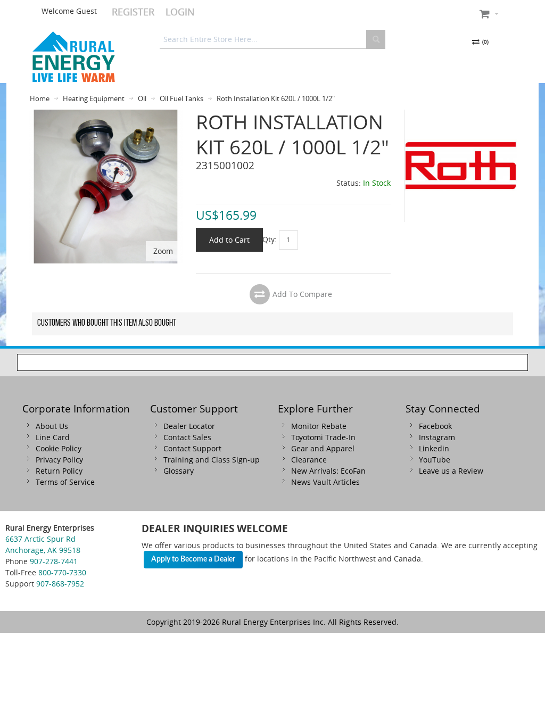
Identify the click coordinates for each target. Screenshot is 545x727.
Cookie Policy (58, 448)
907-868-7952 (60, 584)
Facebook (435, 426)
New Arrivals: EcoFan (328, 471)
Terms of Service (65, 482)
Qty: (269, 239)
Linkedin (434, 448)
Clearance (309, 460)
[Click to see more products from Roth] (460, 166)
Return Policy (59, 471)
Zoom (163, 251)
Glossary (178, 471)
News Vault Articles (325, 482)
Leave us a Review (451, 471)
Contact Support (192, 448)
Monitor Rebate (318, 426)
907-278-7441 (54, 561)
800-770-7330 (62, 572)
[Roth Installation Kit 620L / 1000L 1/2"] (106, 115)
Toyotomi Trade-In (323, 437)
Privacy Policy (59, 460)
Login (180, 11)
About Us (52, 426)
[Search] (375, 39)
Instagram (437, 437)
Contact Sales (187, 437)
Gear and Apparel (322, 448)
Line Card (53, 437)
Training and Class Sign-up (211, 460)
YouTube (434, 460)
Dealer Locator (189, 426)
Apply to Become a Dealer (193, 559)
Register (133, 11)
